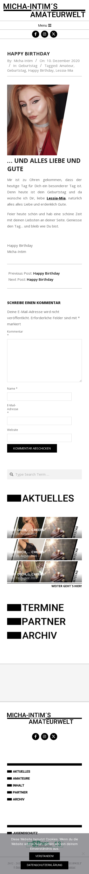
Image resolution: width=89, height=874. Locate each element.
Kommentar (12, 333)
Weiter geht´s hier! (67, 586)
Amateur (67, 65)
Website (12, 430)
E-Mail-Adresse (12, 409)
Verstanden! (44, 856)
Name (12, 389)
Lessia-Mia (64, 70)
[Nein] (83, 853)
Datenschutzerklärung (44, 865)
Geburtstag (28, 65)
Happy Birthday (41, 70)
